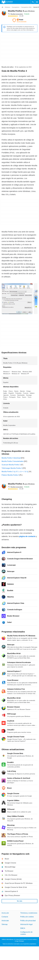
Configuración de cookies (26, 933)
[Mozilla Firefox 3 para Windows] (4, 13)
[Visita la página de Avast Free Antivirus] (19, 20)
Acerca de (5, 913)
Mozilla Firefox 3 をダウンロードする (15, 471)
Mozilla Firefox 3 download (11, 458)
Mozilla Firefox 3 (21, 11)
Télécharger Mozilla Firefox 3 (12, 468)
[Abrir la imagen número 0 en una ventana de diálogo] (17, 298)
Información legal (26, 924)
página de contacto (27, 536)
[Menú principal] (37, 2)
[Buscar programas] (33, 2)
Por (15, 14)
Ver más (19, 901)
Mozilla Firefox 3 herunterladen (13, 461)
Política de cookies (27, 917)
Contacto (5, 917)
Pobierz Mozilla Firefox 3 (10, 475)
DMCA (22, 928)
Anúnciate (5, 920)
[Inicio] (2, 7)
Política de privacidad (28, 920)
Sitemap (5, 924)
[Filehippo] (7, 2)
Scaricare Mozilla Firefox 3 (11, 465)
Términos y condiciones (28, 913)
